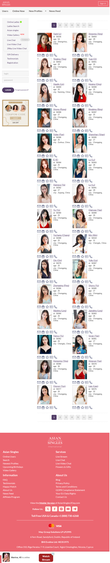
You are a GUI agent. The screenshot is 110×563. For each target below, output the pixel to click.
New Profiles (35, 11)
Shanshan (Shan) (97, 134)
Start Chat (46, 557)
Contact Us (61, 497)
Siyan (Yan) (94, 336)
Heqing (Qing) (95, 84)
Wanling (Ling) (59, 311)
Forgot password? (22, 90)
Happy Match (9, 486)
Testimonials (12, 58)
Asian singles (13, 30)
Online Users (9, 456)
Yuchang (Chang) (61, 235)
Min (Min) (93, 235)
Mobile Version (47, 503)
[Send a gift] (43, 55)
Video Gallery (13, 35)
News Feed (54, 11)
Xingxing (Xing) (96, 34)
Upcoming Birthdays (13, 466)
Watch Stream (46, 546)
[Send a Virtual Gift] (51, 55)
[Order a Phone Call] (55, 55)
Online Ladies (13, 22)
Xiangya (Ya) (59, 185)
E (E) (55, 160)
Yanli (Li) (57, 34)
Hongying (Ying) (60, 361)
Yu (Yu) (56, 210)
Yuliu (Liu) (93, 260)
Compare (25, 39)
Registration (12, 62)
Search (6, 460)
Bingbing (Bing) (96, 109)
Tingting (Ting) (59, 59)
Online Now (18, 11)
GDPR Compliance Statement (70, 490)
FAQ (5, 479)
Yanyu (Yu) (58, 336)
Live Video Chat (14, 44)
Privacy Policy (62, 483)
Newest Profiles (10, 463)
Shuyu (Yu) (94, 285)
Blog (58, 479)
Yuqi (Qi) (93, 59)
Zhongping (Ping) (61, 285)
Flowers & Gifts (63, 466)
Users (5, 11)
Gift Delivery (13, 54)
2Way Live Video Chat (17, 48)
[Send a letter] (39, 55)
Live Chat (11, 40)
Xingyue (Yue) (95, 361)
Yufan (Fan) (58, 134)
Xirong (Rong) (59, 109)
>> (90, 25)
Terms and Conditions (66, 486)
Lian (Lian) (93, 386)
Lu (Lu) (92, 160)
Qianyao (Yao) (95, 210)
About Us (7, 490)
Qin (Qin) (57, 260)
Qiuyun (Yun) (59, 386)
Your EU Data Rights (66, 493)
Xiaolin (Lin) (58, 84)
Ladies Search (13, 26)
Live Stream (61, 456)
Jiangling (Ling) (96, 311)
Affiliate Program (11, 497)
